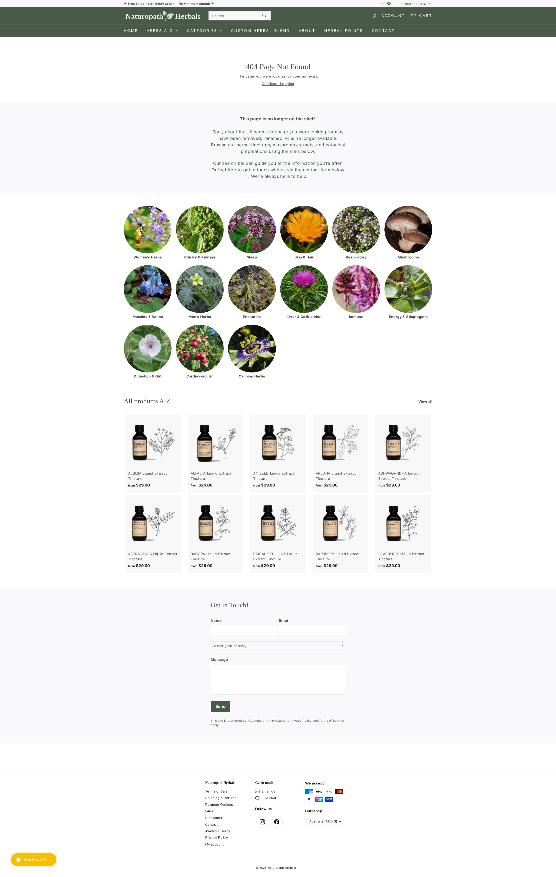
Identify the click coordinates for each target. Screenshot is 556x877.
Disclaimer (213, 818)
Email (284, 620)
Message (219, 659)
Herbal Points (343, 30)
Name (216, 620)
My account (214, 844)
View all (425, 401)
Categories (203, 30)
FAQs (209, 811)
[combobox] (239, 15)
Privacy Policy (301, 720)
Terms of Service (331, 720)
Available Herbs (217, 831)
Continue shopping (278, 83)
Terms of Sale (216, 791)
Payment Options (219, 805)
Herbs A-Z (161, 30)
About (307, 30)
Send (220, 706)
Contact (383, 30)
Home (131, 30)
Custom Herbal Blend (260, 30)
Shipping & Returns (221, 798)
